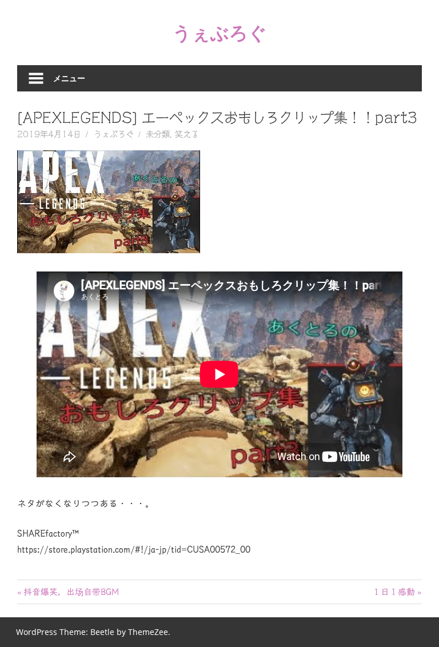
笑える (187, 134)
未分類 (158, 134)
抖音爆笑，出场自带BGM (71, 592)
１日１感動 (393, 592)
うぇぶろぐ (220, 32)
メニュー (69, 78)
